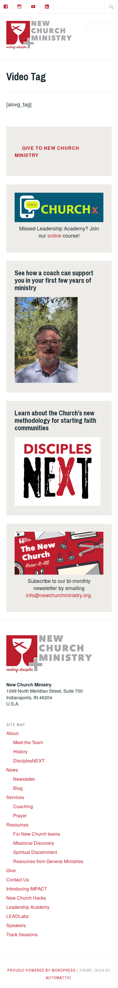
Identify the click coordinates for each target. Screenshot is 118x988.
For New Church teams (36, 833)
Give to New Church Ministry (47, 151)
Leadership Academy (28, 907)
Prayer (20, 815)
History (20, 751)
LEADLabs (17, 916)
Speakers (16, 925)
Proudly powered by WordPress (41, 970)
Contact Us (17, 879)
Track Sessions (22, 934)
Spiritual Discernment (35, 852)
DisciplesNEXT (29, 760)
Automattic (58, 977)
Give (11, 870)
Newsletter (24, 779)
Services (15, 797)
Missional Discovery (33, 843)
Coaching (23, 806)
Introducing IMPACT (26, 888)
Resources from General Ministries (48, 861)
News (12, 769)
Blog (18, 788)
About (12, 733)
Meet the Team (28, 742)
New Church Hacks (26, 898)
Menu (101, 26)
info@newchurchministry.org (58, 595)
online (54, 235)
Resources (17, 824)
